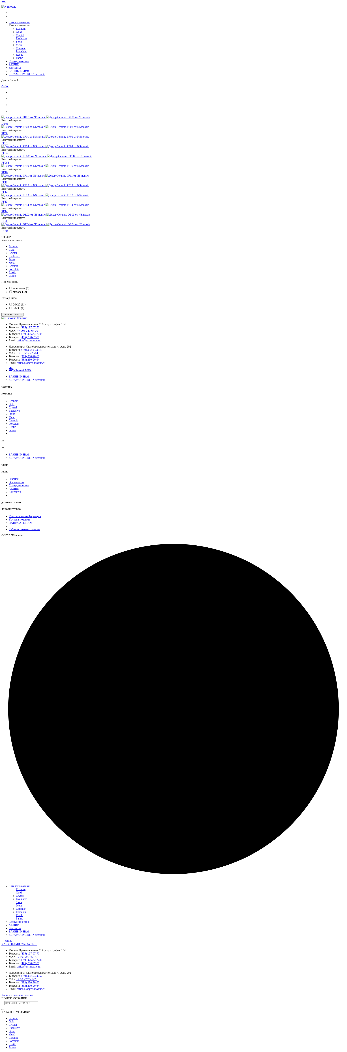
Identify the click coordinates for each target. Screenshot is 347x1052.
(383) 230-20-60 (30, 356)
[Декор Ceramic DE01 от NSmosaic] (45, 117)
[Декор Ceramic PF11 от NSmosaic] (45, 175)
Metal (19, 44)
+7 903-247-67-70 (27, 330)
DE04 (4, 230)
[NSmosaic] (14, 318)
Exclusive (21, 38)
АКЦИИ (14, 64)
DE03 (4, 221)
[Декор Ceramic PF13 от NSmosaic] (45, 195)
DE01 (4, 123)
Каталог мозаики (19, 22)
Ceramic (20, 48)
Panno (19, 57)
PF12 (4, 191)
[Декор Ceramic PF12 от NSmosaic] (45, 185)
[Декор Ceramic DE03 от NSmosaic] (45, 214)
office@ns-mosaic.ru (28, 340)
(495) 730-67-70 (30, 337)
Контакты (15, 67)
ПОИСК (6, 940)
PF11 (4, 182)
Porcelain (21, 51)
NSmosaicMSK (22, 370)
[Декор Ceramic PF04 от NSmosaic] (45, 146)
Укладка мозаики (19, 519)
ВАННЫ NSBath (19, 70)
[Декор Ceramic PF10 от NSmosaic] (45, 165)
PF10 (4, 172)
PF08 (4, 133)
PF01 (4, 143)
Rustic (19, 54)
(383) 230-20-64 (30, 359)
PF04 (4, 152)
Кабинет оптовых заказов (24, 529)
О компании (16, 482)
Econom (20, 28)
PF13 (4, 201)
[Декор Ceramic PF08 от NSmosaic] (45, 126)
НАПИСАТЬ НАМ (20, 522)
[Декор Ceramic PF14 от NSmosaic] (45, 204)
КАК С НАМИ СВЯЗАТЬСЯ (19, 944)
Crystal (20, 35)
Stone (19, 41)
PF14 (4, 211)
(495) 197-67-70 (30, 327)
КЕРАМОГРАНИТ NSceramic (27, 74)
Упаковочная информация (25, 516)
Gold (19, 31)
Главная (13, 478)
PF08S (5, 162)
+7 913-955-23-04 (31, 349)
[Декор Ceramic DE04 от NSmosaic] (45, 224)
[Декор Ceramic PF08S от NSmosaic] (46, 156)
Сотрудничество (19, 61)
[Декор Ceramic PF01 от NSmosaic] (45, 136)
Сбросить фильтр (12, 314)
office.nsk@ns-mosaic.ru (31, 362)
